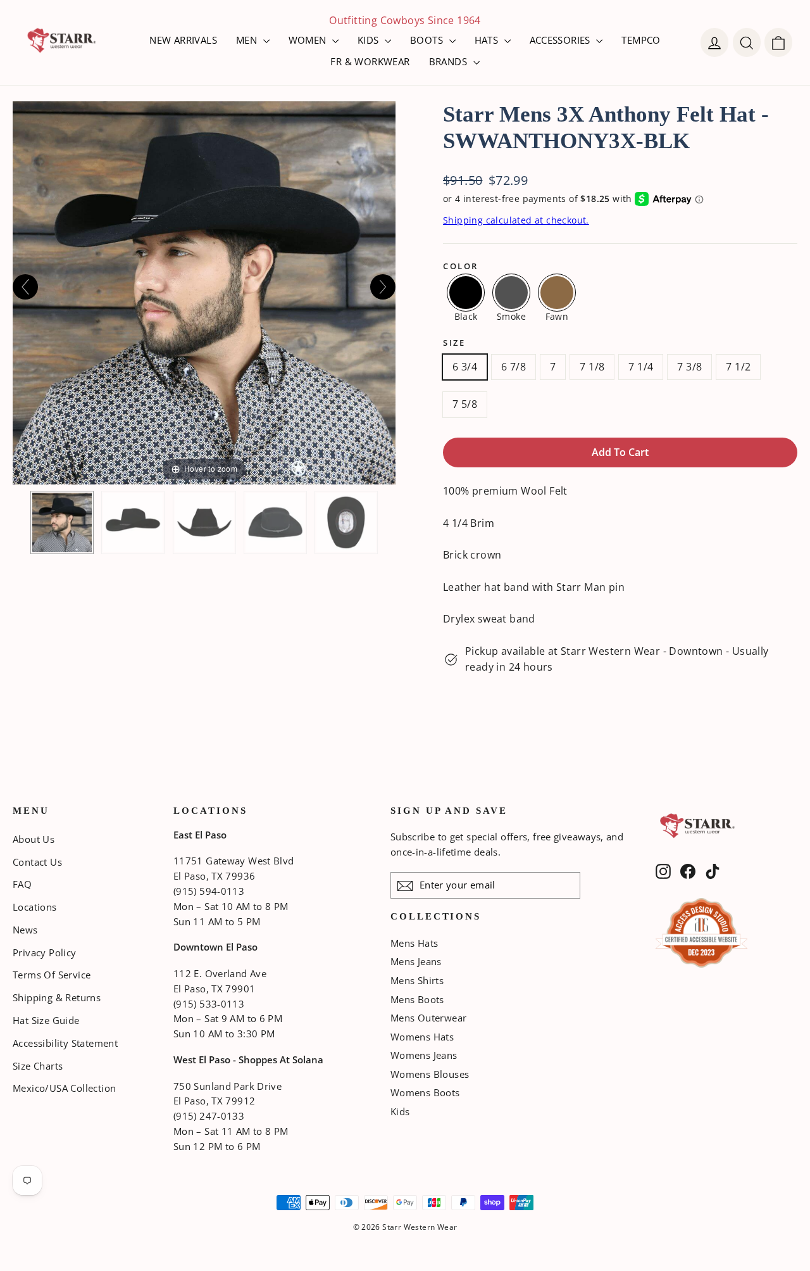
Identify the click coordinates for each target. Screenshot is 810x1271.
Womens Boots (425, 1092)
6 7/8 (513, 367)
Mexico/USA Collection (64, 1088)
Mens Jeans (416, 961)
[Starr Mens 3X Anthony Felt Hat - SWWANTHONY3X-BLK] (62, 522)
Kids (400, 1111)
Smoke (511, 315)
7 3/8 (689, 367)
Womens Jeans (424, 1055)
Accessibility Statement (65, 1043)
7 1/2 (738, 367)
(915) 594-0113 (208, 891)
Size (454, 343)
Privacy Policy (45, 952)
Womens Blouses (430, 1074)
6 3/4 (464, 367)
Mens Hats (414, 943)
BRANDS (449, 61)
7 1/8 (592, 367)
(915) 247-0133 (208, 1116)
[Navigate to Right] (383, 287)
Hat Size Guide (46, 1020)
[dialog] (778, 42)
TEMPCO (640, 40)
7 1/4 (640, 367)
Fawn (557, 315)
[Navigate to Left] (25, 287)
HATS (488, 40)
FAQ (22, 884)
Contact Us (37, 862)
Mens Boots (417, 999)
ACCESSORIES (562, 40)
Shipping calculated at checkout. (516, 220)
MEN (248, 40)
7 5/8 (464, 404)
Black (466, 315)
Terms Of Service (51, 974)
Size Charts (38, 1065)
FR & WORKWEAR (369, 61)
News (25, 929)
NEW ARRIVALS (183, 40)
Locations (35, 907)
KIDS (370, 40)
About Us (33, 839)
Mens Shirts (417, 980)
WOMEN (309, 40)
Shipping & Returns (57, 997)
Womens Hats (422, 1036)
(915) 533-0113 (208, 1003)
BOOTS (428, 40)
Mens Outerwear (428, 1017)
